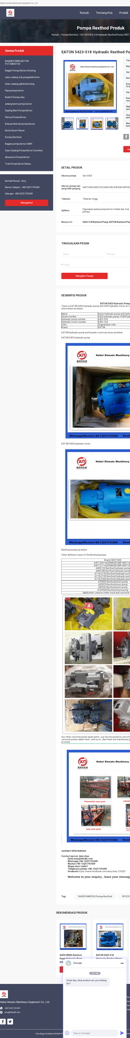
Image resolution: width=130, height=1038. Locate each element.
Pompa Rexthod (70, 34)
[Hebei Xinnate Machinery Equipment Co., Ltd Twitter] (10, 1022)
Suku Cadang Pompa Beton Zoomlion (24, 150)
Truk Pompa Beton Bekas (18, 164)
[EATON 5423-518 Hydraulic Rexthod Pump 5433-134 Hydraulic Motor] (89, 86)
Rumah (55, 34)
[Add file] (67, 1032)
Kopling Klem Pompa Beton (18, 110)
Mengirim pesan (84, 275)
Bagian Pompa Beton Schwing (20, 70)
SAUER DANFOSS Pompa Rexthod (95, 896)
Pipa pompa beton (14, 90)
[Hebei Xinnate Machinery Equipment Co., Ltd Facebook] (126, 137)
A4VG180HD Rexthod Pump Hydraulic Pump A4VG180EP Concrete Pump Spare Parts (71, 959)
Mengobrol (27, 202)
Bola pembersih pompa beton (20, 124)
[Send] (122, 1032)
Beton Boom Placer (15, 130)
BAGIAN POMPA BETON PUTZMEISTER (17, 62)
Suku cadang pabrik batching (19, 84)
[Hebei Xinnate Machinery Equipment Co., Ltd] (10, 12)
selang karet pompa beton (18, 104)
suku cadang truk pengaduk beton (22, 77)
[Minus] (122, 963)
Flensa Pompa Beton (15, 117)
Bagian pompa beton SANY (18, 144)
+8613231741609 (30, 187)
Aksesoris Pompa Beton (17, 157)
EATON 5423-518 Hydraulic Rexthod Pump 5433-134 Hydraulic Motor (109, 959)
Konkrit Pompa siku (15, 97)
